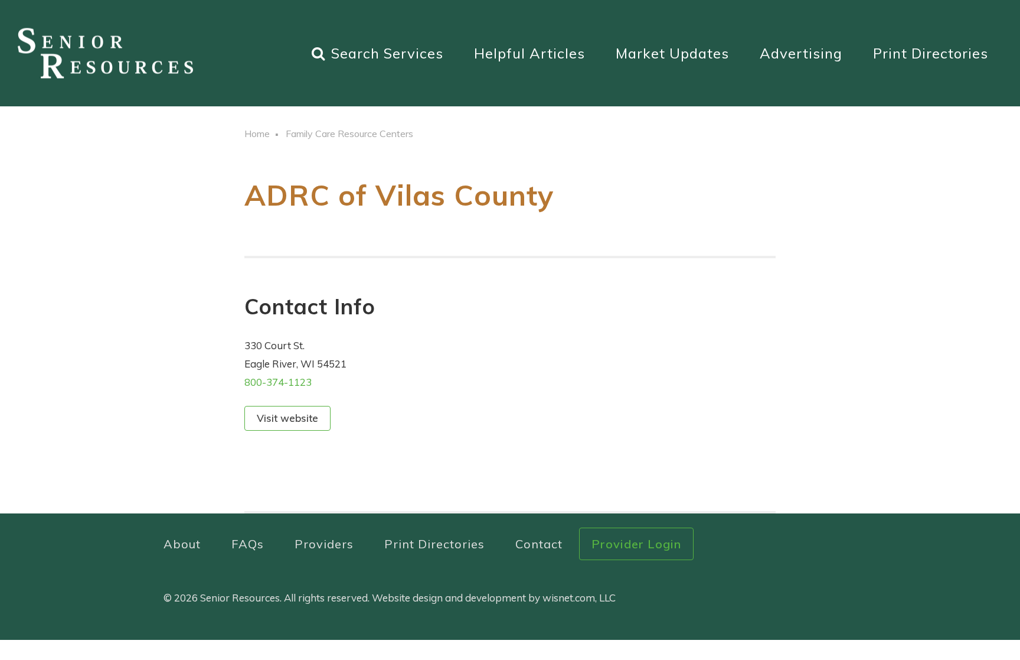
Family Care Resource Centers (349, 133)
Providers (324, 544)
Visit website (287, 418)
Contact (539, 544)
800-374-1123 (278, 382)
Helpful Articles (529, 53)
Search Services (387, 53)
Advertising (801, 53)
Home (257, 133)
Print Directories (930, 53)
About (182, 544)
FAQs (247, 544)
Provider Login (636, 544)
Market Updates (672, 53)
